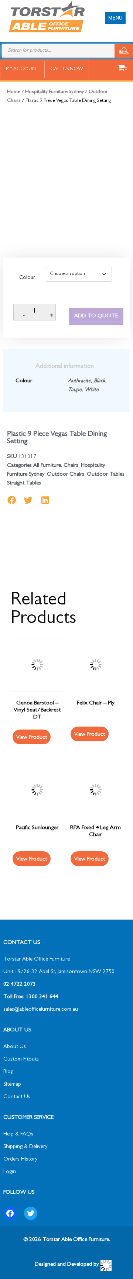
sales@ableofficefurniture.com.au (40, 1010)
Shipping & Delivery (25, 1147)
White (92, 390)
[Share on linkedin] (45, 500)
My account (22, 69)
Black (99, 381)
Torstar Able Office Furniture (36, 959)
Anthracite (79, 381)
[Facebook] (10, 1213)
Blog (8, 1072)
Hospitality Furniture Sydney (54, 92)
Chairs (71, 466)
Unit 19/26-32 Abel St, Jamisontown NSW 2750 (59, 972)
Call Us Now (66, 69)
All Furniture (47, 466)
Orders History (20, 1159)
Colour (27, 278)
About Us (14, 1047)
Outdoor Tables (106, 475)
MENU (115, 18)
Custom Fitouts (21, 1059)
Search (124, 51)
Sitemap (12, 1084)
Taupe (75, 390)
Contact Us (16, 1097)
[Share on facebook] (11, 500)
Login (9, 1172)
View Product (31, 738)
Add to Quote (96, 316)
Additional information (64, 366)
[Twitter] (30, 1213)
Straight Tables (24, 483)
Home (13, 92)
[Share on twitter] (28, 500)
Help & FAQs (18, 1134)
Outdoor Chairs (65, 475)
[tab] (64, 367)
